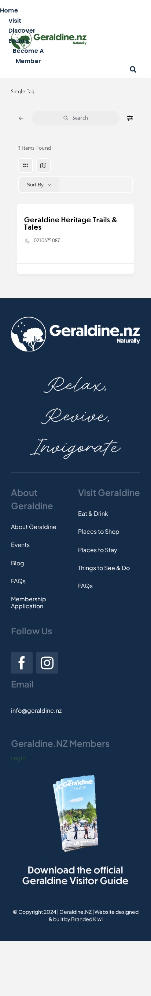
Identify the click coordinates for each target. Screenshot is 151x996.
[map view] (43, 165)
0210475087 (47, 240)
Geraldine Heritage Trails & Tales (71, 223)
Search (80, 118)
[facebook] (22, 663)
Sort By (35, 184)
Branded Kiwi (87, 919)
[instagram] (47, 663)
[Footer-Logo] (75, 319)
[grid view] (25, 165)
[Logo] (48, 32)
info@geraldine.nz (36, 710)
